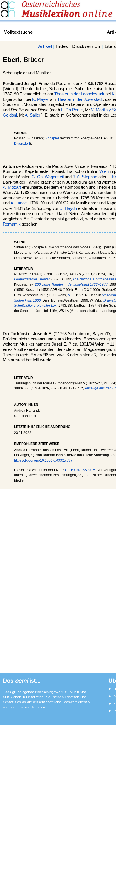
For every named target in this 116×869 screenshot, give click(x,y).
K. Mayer (40, 99)
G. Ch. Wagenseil (48, 177)
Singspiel (51, 138)
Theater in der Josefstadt (80, 99)
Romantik (12, 224)
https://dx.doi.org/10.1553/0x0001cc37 (43, 460)
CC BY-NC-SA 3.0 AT (81, 470)
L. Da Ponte (72, 110)
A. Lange (18, 203)
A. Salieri (33, 115)
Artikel (45, 46)
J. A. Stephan (85, 177)
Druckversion (86, 46)
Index (62, 46)
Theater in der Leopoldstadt (79, 94)
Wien (104, 171)
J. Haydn (68, 208)
